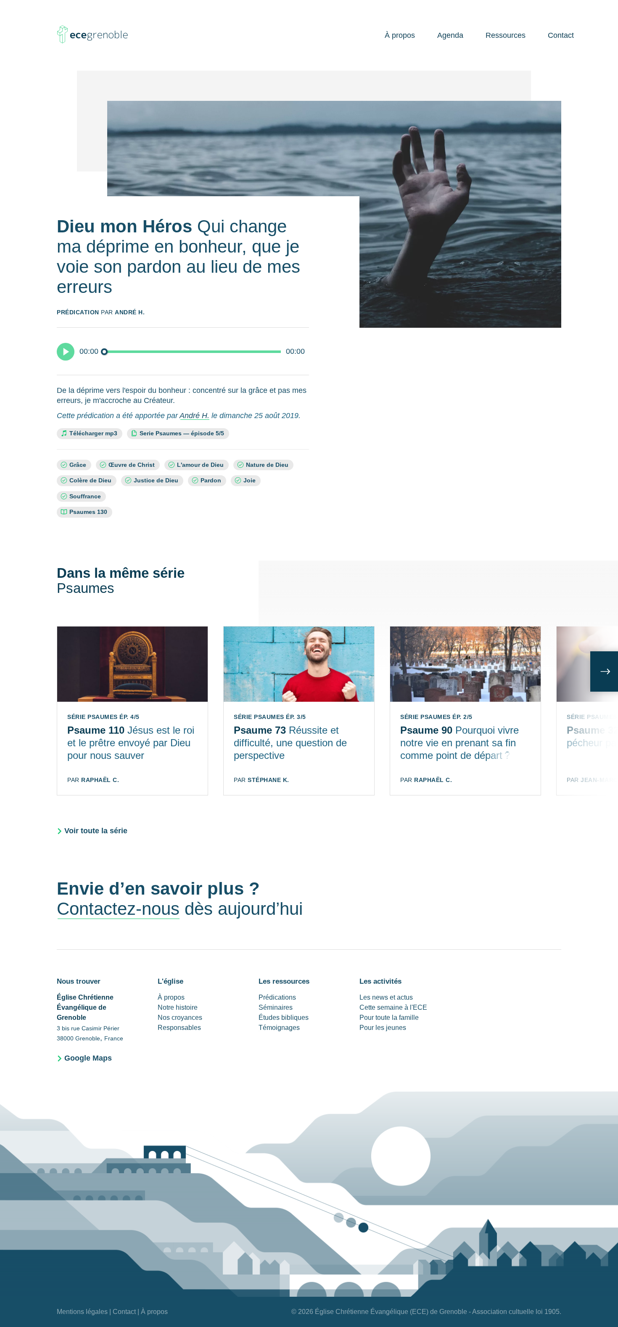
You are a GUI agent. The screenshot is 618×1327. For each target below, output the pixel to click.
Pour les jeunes (382, 1027)
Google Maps (88, 1058)
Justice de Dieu (156, 480)
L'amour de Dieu (200, 465)
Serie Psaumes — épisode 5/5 (184, 433)
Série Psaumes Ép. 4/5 (103, 717)
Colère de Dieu (90, 480)
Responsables (179, 1027)
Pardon (211, 480)
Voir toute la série (95, 831)
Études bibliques (284, 1017)
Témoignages (279, 1027)
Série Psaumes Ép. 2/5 (436, 717)
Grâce (77, 465)
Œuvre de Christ (131, 465)
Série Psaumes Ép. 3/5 (270, 717)
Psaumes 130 (88, 512)
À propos (400, 35)
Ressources (506, 35)
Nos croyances (180, 1017)
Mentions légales (82, 1311)
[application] (183, 351)
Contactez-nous (118, 909)
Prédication (78, 312)
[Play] (65, 352)
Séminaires (276, 1007)
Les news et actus (386, 997)
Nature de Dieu (267, 465)
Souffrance (85, 496)
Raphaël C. (100, 780)
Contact (561, 35)
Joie (249, 480)
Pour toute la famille (389, 1017)
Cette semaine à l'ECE (393, 1007)
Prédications (277, 997)
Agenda (450, 35)
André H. (130, 312)
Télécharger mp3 (93, 433)
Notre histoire (178, 1007)
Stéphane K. (268, 780)
